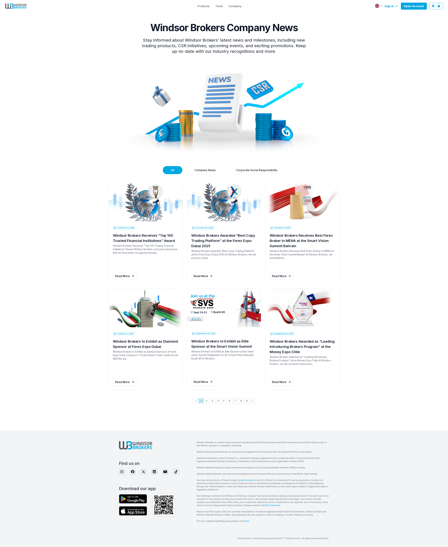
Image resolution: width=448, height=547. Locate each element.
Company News (205, 170)
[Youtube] (165, 472)
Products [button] (203, 6)
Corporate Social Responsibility (256, 170)
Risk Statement (272, 505)
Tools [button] (219, 6)
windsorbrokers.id (246, 480)
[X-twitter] (143, 472)
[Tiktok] (176, 472)
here (246, 521)
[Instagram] (122, 472)
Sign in (390, 6)
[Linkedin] (154, 472)
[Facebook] (132, 472)
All (172, 170)
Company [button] (235, 6)
